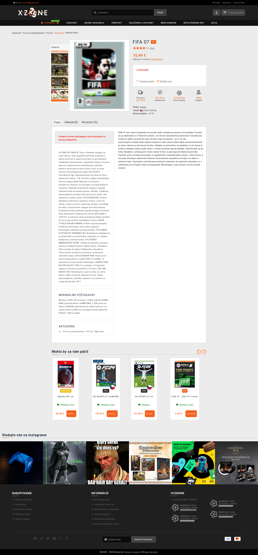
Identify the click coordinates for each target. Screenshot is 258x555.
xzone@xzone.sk (27, 3)
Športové (99, 331)
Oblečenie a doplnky (141, 23)
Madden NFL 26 (65, 396)
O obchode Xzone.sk (104, 504)
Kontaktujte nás (102, 500)
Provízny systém (102, 514)
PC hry (90, 331)
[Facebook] (42, 538)
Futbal (143, 107)
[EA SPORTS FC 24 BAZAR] (106, 374)
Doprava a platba (23, 500)
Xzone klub (239, 3)
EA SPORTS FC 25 (144, 396)
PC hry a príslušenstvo (74, 331)
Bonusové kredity (23, 509)
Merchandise (168, 23)
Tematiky (116, 23)
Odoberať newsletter (143, 539)
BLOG (214, 23)
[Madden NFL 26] (66, 374)
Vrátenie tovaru (22, 514)
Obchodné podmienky (104, 519)
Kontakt (216, 3)
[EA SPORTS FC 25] (144, 374)
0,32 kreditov (156, 59)
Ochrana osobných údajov (106, 524)
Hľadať (160, 12)
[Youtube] (54, 538)
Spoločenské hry (194, 23)
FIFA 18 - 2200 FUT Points (185, 396)
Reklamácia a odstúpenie (106, 509)
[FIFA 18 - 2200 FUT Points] (185, 374)
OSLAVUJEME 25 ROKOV (185, 500)
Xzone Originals (94, 23)
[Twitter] (48, 538)
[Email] (35, 538)
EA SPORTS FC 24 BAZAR (106, 396)
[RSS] (67, 538)
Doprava (227, 3)
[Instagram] (60, 538)
